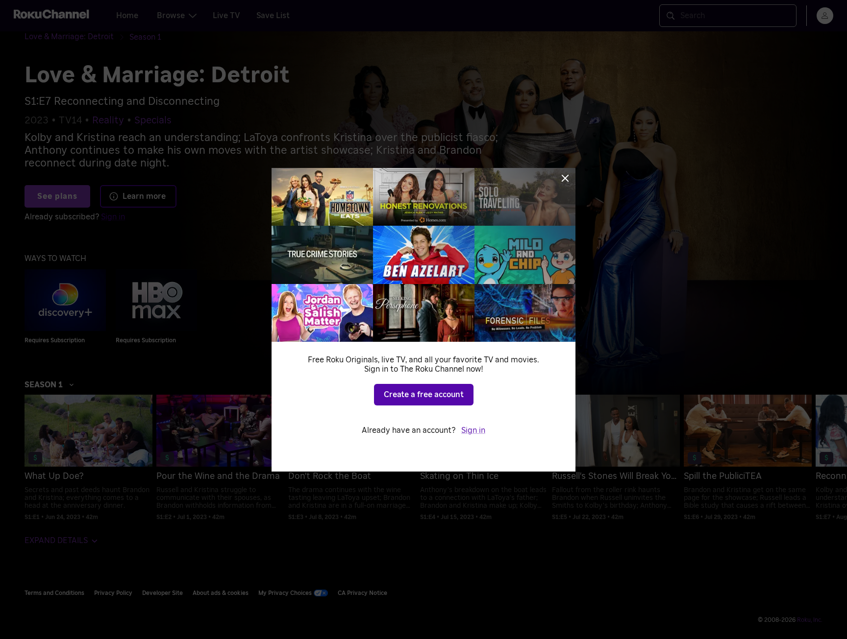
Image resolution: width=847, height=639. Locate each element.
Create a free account (424, 395)
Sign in (473, 430)
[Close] (565, 178)
